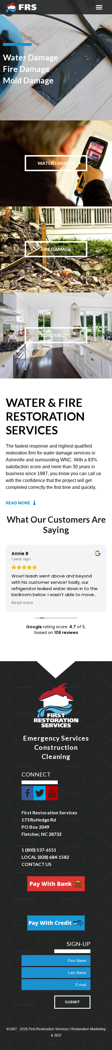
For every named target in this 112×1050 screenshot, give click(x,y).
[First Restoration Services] (21, 7)
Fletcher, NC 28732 (41, 834)
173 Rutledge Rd (39, 819)
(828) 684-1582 (53, 857)
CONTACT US (36, 864)
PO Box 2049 (35, 827)
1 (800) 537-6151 (39, 849)
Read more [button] (22, 603)
